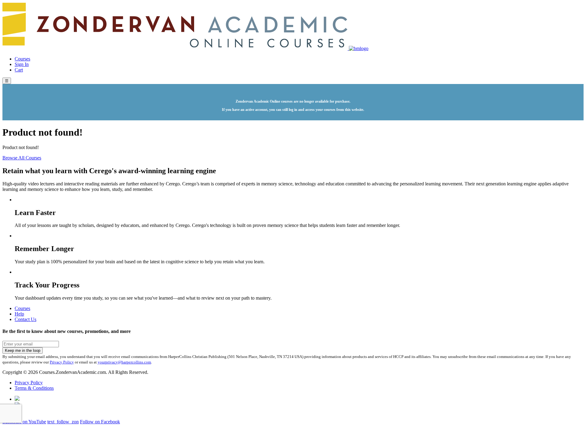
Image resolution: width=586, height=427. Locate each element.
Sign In (22, 64)
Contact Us (25, 319)
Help (19, 313)
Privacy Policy (62, 362)
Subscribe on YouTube (24, 421)
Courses (22, 58)
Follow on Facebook (100, 421)
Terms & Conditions (34, 388)
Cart (19, 69)
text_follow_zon (63, 421)
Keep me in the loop (22, 350)
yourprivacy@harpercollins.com (124, 362)
